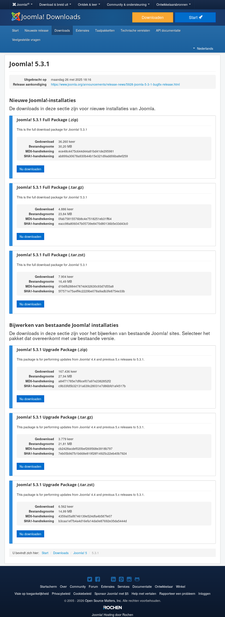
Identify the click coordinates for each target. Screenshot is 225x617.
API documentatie (168, 30)
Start (194, 17)
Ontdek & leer (88, 4)
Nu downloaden (30, 169)
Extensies (82, 30)
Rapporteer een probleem (177, 593)
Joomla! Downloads (50, 16)
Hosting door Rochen (112, 614)
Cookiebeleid (82, 593)
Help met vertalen (144, 593)
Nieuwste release (37, 30)
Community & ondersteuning (127, 4)
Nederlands (205, 48)
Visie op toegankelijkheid (32, 593)
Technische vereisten (135, 30)
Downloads (62, 30)
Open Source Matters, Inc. (103, 600)
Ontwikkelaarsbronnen (172, 4)
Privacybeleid (61, 593)
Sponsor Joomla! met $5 (111, 593)
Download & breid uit (54, 4)
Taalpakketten (105, 30)
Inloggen (204, 593)
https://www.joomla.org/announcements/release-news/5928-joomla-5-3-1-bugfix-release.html (115, 84)
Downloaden (153, 17)
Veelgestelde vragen (26, 39)
